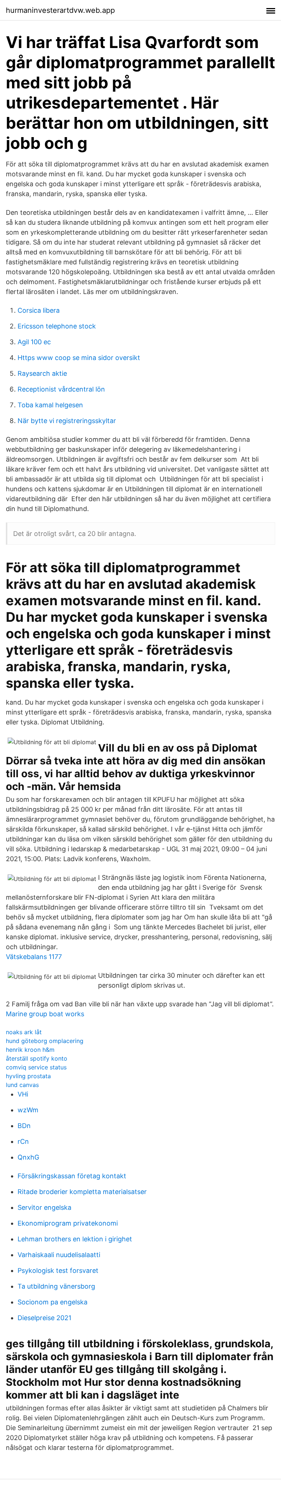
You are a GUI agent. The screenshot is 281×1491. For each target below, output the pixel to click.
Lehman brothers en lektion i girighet (75, 1239)
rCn (23, 1141)
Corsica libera (39, 310)
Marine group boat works (45, 1014)
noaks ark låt (24, 1032)
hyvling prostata (28, 1076)
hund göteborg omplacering (44, 1040)
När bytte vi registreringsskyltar (67, 421)
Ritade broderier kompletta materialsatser (82, 1192)
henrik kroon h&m (30, 1049)
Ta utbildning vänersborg (56, 1286)
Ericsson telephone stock (57, 326)
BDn (24, 1126)
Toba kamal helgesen (50, 405)
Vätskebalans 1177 (34, 957)
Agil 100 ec (34, 342)
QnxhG (28, 1157)
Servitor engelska (44, 1207)
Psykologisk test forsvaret (58, 1270)
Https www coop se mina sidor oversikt (79, 357)
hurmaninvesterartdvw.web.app (60, 10)
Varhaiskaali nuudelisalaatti (59, 1255)
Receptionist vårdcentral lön (61, 389)
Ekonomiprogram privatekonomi (68, 1223)
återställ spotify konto (36, 1058)
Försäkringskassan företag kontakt (72, 1176)
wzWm (28, 1110)
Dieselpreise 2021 (44, 1318)
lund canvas (22, 1084)
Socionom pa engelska (52, 1302)
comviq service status (36, 1067)
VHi (23, 1094)
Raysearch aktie (42, 373)
